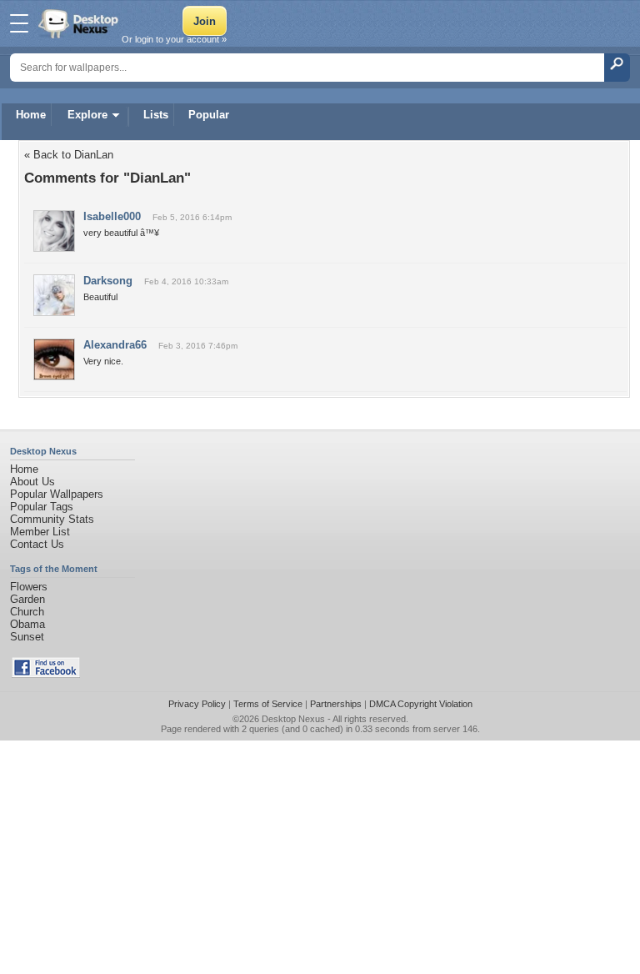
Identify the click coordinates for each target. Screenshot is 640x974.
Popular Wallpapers (56, 494)
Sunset (27, 636)
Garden (27, 599)
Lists (155, 114)
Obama (27, 624)
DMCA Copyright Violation (420, 704)
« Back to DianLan (68, 154)
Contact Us (37, 544)
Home (31, 114)
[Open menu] (19, 23)
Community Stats (52, 519)
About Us (32, 481)
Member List (40, 531)
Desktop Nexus (293, 719)
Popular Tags (41, 506)
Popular (208, 114)
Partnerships (336, 704)
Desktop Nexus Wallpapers (80, 23)
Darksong (107, 280)
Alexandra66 (115, 345)
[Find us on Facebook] (46, 674)
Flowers (29, 586)
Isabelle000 (112, 216)
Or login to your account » (174, 39)
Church (27, 611)
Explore (88, 114)
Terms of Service (267, 704)
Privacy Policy (197, 704)
